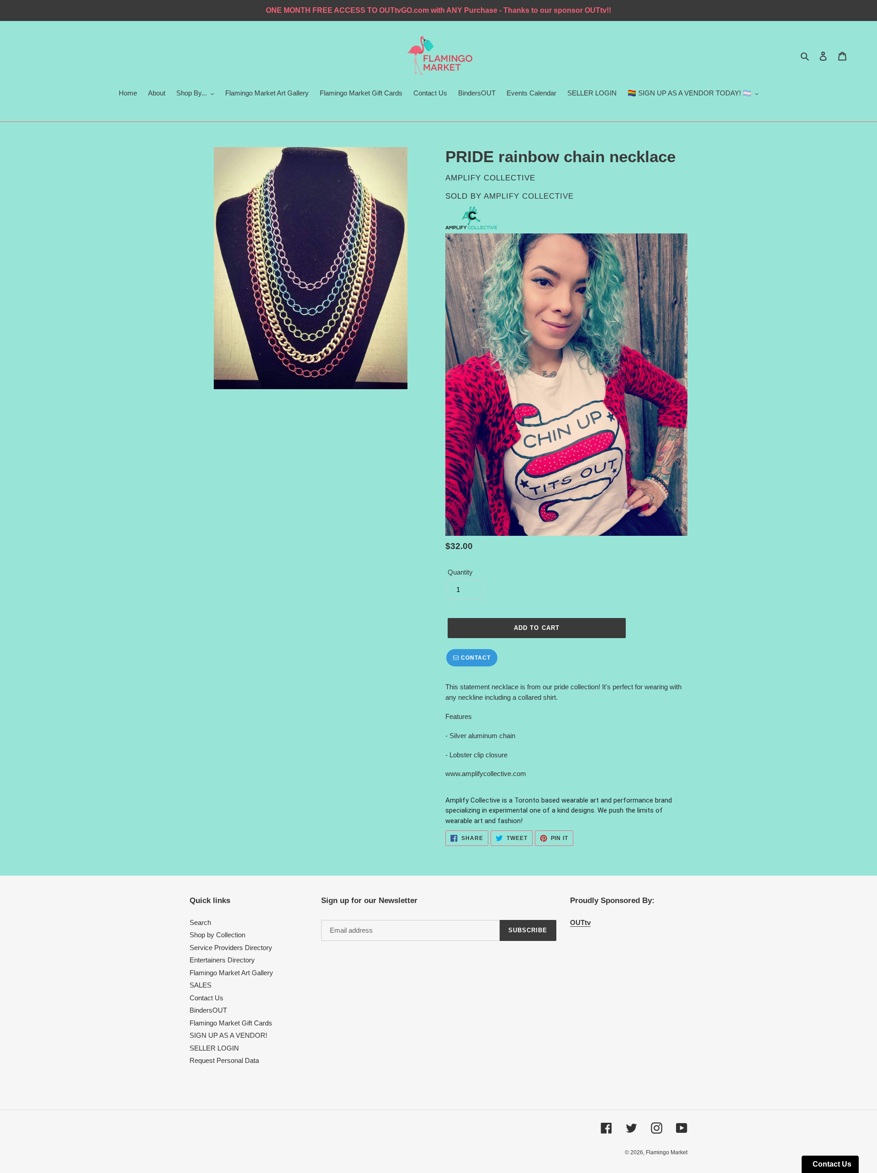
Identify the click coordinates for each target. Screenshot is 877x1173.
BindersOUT (208, 1010)
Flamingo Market (666, 1152)
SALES (200, 985)
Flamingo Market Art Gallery (231, 973)
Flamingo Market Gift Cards (231, 1023)
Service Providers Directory (231, 947)
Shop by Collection (217, 935)
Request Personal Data (224, 1060)
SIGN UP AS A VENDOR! (228, 1035)
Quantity (460, 572)
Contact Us (206, 998)
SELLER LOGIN (214, 1048)
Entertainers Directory (222, 960)
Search (200, 922)
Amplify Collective (529, 196)
